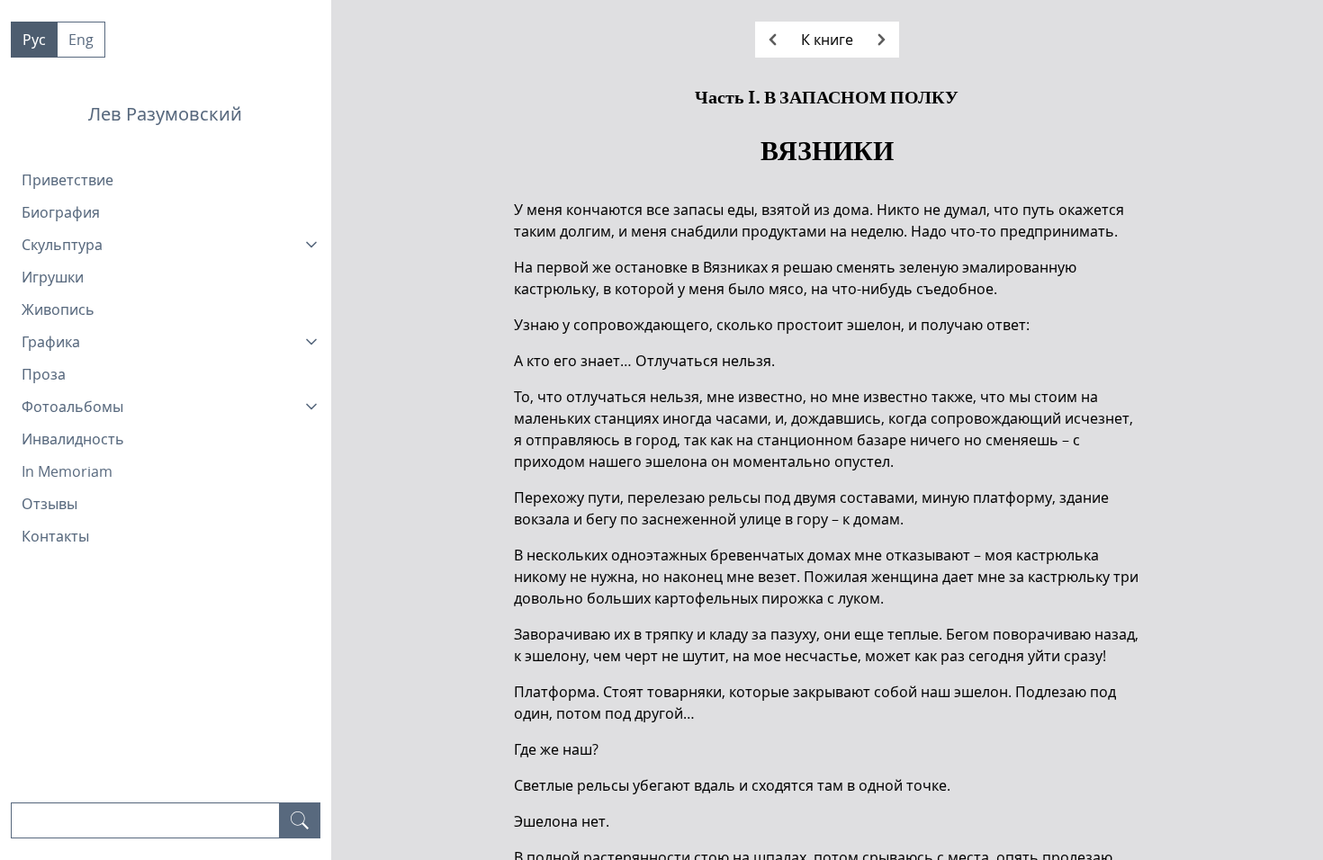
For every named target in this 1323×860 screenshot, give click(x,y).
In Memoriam (67, 471)
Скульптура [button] (62, 245)
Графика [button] (51, 342)
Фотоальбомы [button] (72, 407)
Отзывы (49, 504)
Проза (44, 374)
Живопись (58, 309)
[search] (299, 820)
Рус (34, 39)
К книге (827, 39)
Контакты (55, 536)
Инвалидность (73, 439)
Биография (61, 212)
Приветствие (67, 180)
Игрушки (53, 277)
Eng (81, 39)
